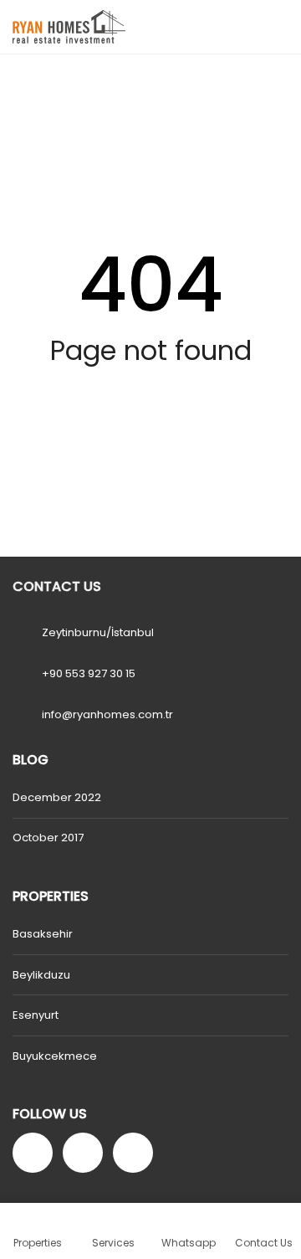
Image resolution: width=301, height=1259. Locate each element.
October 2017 (48, 837)
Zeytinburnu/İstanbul (98, 632)
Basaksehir (43, 934)
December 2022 (57, 797)
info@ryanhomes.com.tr (107, 714)
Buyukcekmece (55, 1056)
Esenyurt (36, 1015)
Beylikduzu (41, 975)
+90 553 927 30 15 (88, 673)
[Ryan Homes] (62, 27)
